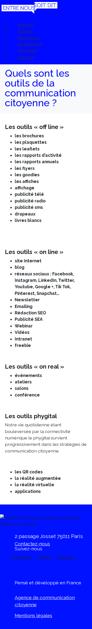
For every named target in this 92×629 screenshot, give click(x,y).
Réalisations (30, 44)
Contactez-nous (32, 543)
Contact (26, 57)
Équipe (25, 31)
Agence (26, 24)
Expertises (28, 37)
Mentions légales (33, 615)
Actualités (28, 50)
